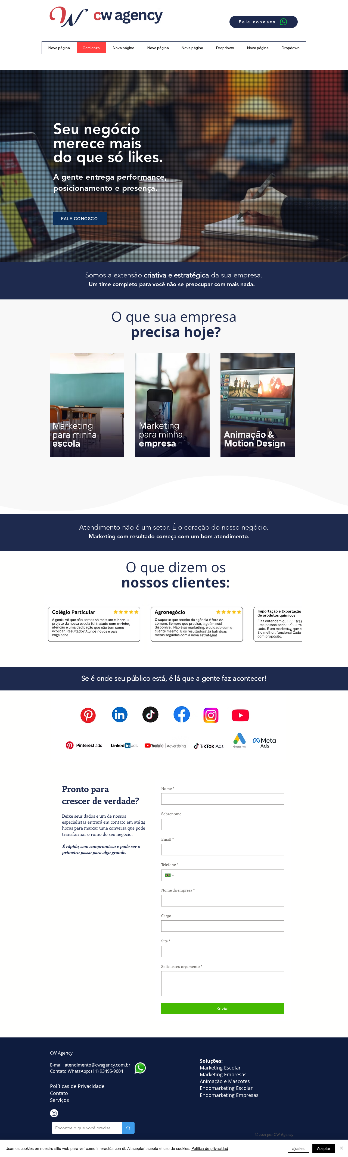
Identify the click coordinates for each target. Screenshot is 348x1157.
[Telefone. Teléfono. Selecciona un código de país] (170, 875)
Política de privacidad (209, 1148)
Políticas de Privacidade (78, 1086)
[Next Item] (290, 623)
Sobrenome (171, 813)
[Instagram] (54, 1113)
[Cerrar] (341, 1148)
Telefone (169, 864)
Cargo (166, 915)
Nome (167, 788)
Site (165, 940)
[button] (225, 48)
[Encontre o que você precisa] (128, 1128)
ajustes (298, 1148)
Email (167, 839)
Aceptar (323, 1148)
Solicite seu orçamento (181, 966)
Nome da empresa (178, 890)
